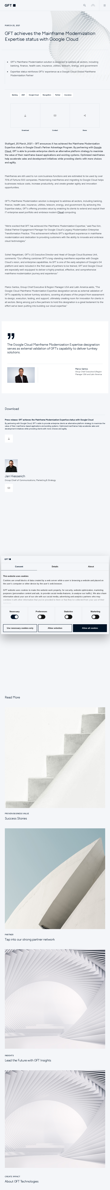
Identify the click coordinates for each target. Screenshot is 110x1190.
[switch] (41, 617)
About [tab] (91, 567)
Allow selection (55, 628)
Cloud (60, 212)
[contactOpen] (9, 488)
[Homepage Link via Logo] (10, 5)
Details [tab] (55, 567)
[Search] (84, 5)
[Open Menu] (104, 5)
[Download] (25, 115)
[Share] (85, 115)
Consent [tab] (19, 567)
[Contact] (55, 115)
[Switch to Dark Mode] (93, 5)
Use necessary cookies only (20, 628)
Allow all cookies (90, 628)
